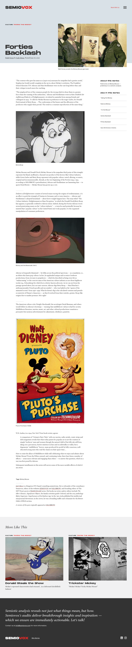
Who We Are (36, 638)
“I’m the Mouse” (106, 110)
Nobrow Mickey (105, 104)
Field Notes (9, 58)
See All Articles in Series (108, 128)
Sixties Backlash (106, 116)
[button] (125, 7)
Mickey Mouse (24, 479)
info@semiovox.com (22, 625)
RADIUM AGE (36, 491)
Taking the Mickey (23, 24)
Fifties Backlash (106, 122)
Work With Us (115, 7)
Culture (9, 24)
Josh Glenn (20, 58)
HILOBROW (56, 488)
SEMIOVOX (44, 488)
